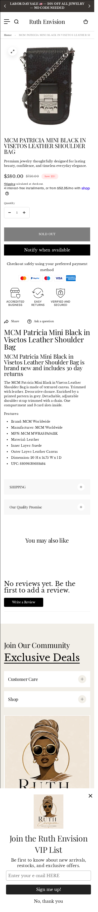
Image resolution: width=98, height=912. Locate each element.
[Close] (90, 795)
